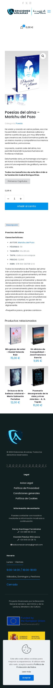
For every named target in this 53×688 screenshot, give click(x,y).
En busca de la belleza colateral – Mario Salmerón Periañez (15, 395)
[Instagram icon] (30, 3)
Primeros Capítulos (17, 181)
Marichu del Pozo (26, 242)
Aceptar (26, 677)
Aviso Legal (26, 483)
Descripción (12, 225)
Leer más (26, 672)
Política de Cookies (27, 498)
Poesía (19, 123)
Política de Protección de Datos (30, 666)
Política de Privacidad (26, 488)
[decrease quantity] (8, 199)
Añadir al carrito (26, 206)
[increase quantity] (20, 199)
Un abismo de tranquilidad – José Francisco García (38, 353)
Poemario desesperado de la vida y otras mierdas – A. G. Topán (38, 396)
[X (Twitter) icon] (26, 3)
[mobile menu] (49, 11)
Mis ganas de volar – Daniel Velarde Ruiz (15, 352)
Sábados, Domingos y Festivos (23, 576)
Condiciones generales (26, 493)
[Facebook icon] (23, 3)
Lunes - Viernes (15, 561)
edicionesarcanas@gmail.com (28, 544)
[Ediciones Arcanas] (26, 15)
